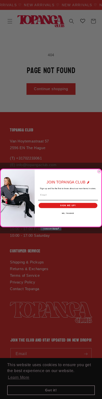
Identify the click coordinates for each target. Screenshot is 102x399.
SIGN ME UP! (68, 205)
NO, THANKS (68, 213)
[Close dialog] (99, 171)
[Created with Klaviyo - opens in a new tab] (51, 229)
